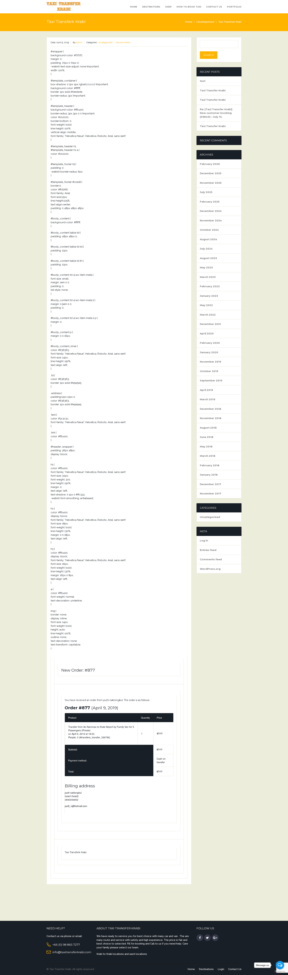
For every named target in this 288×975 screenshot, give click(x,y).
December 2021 (210, 324)
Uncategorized (205, 21)
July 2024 (206, 248)
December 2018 (210, 408)
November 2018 (210, 418)
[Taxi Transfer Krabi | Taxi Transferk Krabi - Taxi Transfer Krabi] (64, 6)
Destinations (151, 6)
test (202, 81)
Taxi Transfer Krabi (213, 90)
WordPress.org (210, 568)
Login (221, 969)
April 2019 (206, 390)
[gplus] (215, 937)
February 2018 (209, 465)
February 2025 (210, 201)
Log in (204, 540)
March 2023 (208, 277)
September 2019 (211, 380)
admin (79, 42)
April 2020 (207, 333)
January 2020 (209, 352)
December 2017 (210, 484)
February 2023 (210, 286)
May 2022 (206, 305)
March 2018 (207, 455)
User (168, 6)
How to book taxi (188, 6)
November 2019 (210, 361)
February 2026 (210, 164)
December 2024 (211, 211)
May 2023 (206, 267)
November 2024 (211, 220)
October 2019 (209, 371)
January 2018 (209, 474)
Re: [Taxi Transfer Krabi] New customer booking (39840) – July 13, (216, 113)
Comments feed (211, 559)
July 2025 (206, 192)
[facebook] (199, 937)
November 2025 (211, 182)
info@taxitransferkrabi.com (71, 952)
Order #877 (77, 707)
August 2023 (208, 258)
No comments (123, 42)
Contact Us (214, 6)
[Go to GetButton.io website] (280, 971)
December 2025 (210, 173)
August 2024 (208, 239)
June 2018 (206, 437)
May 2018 (206, 446)
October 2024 (209, 229)
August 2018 (208, 427)
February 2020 (210, 342)
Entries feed (208, 550)
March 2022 (208, 314)
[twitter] (207, 937)
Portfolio (234, 6)
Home (133, 6)
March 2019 (207, 399)
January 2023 (209, 295)
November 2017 (210, 493)
